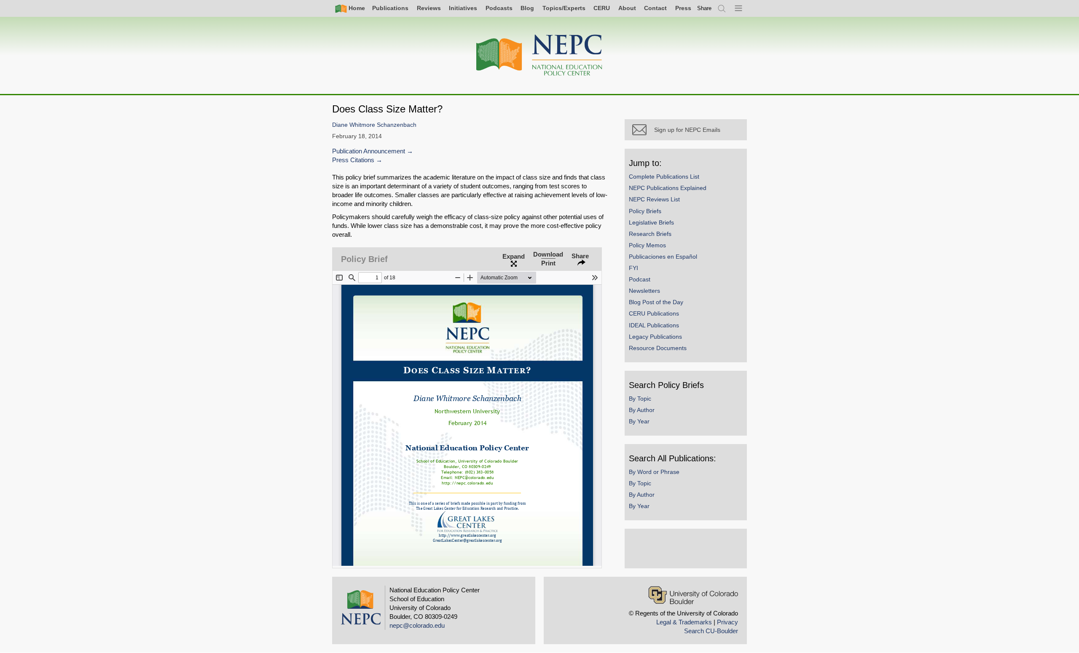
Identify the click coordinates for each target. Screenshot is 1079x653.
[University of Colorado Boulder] (693, 595)
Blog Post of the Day (656, 302)
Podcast (639, 279)
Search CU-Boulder (711, 630)
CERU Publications (654, 313)
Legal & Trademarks (684, 622)
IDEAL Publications (654, 325)
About (627, 8)
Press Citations (353, 159)
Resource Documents (658, 348)
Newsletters (644, 290)
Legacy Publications (655, 336)
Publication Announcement (368, 151)
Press (683, 8)
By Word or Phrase (654, 471)
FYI (633, 268)
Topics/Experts (563, 8)
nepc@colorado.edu (417, 625)
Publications (390, 8)
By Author (642, 410)
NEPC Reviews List (654, 199)
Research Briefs (650, 233)
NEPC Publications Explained (667, 188)
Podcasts (499, 8)
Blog (527, 8)
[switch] (704, 8)
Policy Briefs (645, 211)
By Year (639, 421)
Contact (655, 8)
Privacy (727, 622)
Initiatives (463, 8)
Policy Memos (647, 245)
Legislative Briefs (651, 222)
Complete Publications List (664, 176)
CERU (601, 8)
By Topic (640, 398)
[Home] (539, 55)
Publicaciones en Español (663, 256)
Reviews (429, 8)
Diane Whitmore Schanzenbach (374, 125)
